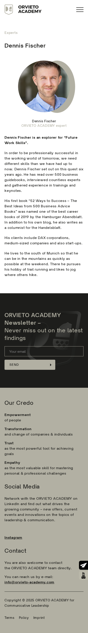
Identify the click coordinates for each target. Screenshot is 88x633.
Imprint (39, 618)
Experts (11, 33)
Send (14, 364)
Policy (24, 618)
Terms (9, 618)
